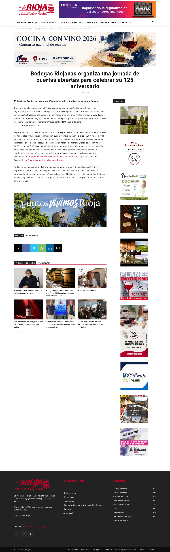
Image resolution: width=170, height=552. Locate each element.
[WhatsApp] (42, 248)
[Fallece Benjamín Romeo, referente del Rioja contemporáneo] (28, 278)
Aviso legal (68, 513)
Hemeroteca (68, 497)
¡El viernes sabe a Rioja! (87, 291)
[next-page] (20, 332)
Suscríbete (125, 22)
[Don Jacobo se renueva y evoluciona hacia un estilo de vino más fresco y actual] (28, 309)
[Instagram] (24, 534)
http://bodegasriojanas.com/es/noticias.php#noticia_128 (55, 156)
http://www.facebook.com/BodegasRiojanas (44, 160)
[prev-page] (15, 332)
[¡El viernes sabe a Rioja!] (92, 278)
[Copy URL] (18, 248)
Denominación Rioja (26, 22)
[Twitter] (34, 248)
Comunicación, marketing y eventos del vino (83, 505)
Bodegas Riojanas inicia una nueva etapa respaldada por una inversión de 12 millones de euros (60, 293)
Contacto (67, 509)
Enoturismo (107, 22)
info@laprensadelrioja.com (38, 526)
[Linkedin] (50, 248)
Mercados (92, 22)
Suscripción (68, 501)
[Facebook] (26, 248)
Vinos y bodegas (49, 22)
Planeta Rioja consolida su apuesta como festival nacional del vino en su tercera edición (60, 324)
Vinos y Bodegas (26, 28)
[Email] (58, 248)
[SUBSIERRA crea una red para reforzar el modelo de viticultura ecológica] (92, 309)
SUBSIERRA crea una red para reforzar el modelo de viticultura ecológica (90, 324)
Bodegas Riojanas (32, 235)
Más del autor (44, 263)
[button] (153, 23)
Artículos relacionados (25, 263)
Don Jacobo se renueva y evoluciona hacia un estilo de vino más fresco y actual (28, 324)
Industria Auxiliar (71, 22)
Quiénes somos (70, 493)
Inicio (16, 28)
